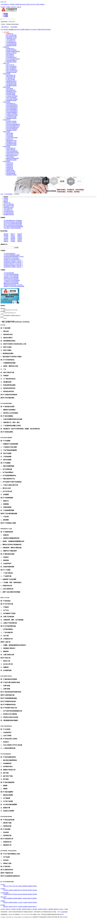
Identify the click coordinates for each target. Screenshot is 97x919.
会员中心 (61, 909)
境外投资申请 (6, 119)
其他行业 (19, 241)
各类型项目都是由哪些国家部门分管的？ (14, 256)
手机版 (66, 909)
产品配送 (20, 906)
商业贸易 (13, 239)
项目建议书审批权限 (11, 50)
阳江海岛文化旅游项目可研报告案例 (13, 222)
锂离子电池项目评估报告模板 (11, 278)
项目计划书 (6, 63)
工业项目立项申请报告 (12, 96)
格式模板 (15, 898)
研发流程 (34, 890)
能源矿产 (13, 234)
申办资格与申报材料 (11, 121)
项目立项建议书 (10, 54)
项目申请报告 (6, 87)
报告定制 (56, 909)
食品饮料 (19, 234)
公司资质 (5, 199)
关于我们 (37, 4)
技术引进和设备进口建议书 (13, 58)
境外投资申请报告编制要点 (13, 124)
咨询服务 (3, 901)
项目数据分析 (9, 167)
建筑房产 (6, 239)
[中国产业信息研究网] (9, 11)
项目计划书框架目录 (11, 69)
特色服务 (24, 898)
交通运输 (19, 238)
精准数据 (30, 886)
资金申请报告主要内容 (12, 106)
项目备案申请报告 (10, 93)
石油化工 (13, 235)
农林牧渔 (13, 238)
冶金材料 (6, 238)
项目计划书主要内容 (11, 66)
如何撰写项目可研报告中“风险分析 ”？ (13, 266)
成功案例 (5, 198)
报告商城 (50, 909)
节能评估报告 (6, 146)
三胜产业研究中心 (5, 4)
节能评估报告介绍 (10, 148)
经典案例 (34, 898)
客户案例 (35, 909)
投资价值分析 (9, 162)
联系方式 (8, 909)
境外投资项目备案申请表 (12, 127)
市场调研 (22, 29)
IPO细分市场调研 (10, 79)
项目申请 (15, 894)
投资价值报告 (6, 161)
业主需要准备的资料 (11, 42)
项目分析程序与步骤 (11, 36)
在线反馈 (30, 906)
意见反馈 (40, 909)
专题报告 (10, 890)
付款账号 (13, 909)
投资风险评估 (9, 165)
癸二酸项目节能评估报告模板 (11, 281)
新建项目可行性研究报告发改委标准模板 (14, 286)
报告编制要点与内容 (11, 142)
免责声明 (24, 909)
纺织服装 (13, 236)
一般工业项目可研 (10, 39)
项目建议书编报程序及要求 (13, 51)
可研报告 (17, 4)
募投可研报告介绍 (10, 75)
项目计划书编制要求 (11, 67)
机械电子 (19, 235)
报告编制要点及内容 (11, 38)
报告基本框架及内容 (11, 82)
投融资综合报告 (10, 170)
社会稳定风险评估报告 (12, 137)
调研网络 (25, 886)
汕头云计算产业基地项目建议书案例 (13, 223)
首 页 (2, 1)
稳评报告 (30, 894)
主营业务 (20, 886)
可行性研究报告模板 (9, 273)
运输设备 (19, 236)
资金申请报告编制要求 (12, 105)
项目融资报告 (9, 168)
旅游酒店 (19, 239)
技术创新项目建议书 (11, 57)
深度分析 (13, 7)
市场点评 (19, 7)
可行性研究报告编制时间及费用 (12, 255)
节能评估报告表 (10, 157)
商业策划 (5, 902)
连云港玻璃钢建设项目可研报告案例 (13, 220)
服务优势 (29, 898)
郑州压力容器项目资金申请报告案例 (13, 225)
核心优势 (15, 886)
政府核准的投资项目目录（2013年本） (13, 284)
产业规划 (38, 29)
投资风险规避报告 (10, 173)
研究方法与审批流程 (11, 35)
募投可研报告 (6, 73)
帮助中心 (34, 906)
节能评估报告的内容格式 (12, 152)
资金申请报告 (6, 102)
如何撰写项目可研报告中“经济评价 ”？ (13, 265)
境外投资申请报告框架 (12, 128)
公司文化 (10, 886)
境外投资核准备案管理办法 (13, 125)
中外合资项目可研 (10, 41)
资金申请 (20, 894)
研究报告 (12, 4)
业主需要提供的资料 (11, 84)
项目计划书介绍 (10, 64)
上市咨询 (20, 902)
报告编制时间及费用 (11, 45)
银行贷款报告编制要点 (12, 110)
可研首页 (5, 196)
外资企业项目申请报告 (12, 99)
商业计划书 (22, 4)
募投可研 (10, 894)
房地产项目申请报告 (11, 97)
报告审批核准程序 (10, 90)
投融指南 (10, 898)
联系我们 (42, 4)
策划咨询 (43, 29)
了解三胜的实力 (5, 27)
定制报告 (15, 890)
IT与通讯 (6, 236)
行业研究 (3, 888)
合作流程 (28, 4)
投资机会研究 (9, 164)
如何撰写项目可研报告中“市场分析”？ (13, 261)
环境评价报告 (9, 136)
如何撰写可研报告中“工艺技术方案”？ (13, 264)
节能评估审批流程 (10, 149)
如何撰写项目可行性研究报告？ (12, 258)
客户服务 (3, 905)
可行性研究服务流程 (11, 44)
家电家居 (6, 235)
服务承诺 (5, 906)
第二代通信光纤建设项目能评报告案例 (13, 226)
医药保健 (6, 234)
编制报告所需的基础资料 (12, 158)
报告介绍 (20, 890)
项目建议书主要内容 (11, 53)
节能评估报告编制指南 (12, 151)
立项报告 (5, 894)
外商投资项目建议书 (11, 60)
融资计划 (5, 898)
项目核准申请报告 (10, 94)
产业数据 (8, 7)
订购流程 (10, 906)
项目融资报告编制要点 (12, 112)
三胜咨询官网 (64, 911)
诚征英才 (29, 909)
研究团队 (30, 890)
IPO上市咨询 (33, 29)
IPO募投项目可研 (10, 78)
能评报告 (25, 894)
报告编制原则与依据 (11, 140)
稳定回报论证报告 (10, 171)
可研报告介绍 (9, 33)
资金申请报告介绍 (10, 103)
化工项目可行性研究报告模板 (11, 275)
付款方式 (32, 4)
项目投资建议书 (10, 56)
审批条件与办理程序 (11, 122)
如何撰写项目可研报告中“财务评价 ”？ (13, 262)
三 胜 (4, 1)
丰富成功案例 (13, 27)
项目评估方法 (9, 139)
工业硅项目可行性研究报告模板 (12, 280)
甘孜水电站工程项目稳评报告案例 (12, 228)
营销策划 (27, 29)
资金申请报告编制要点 (12, 108)
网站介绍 (5, 886)
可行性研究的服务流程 (9, 253)
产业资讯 (3, 7)
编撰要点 (20, 898)
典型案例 (34, 894)
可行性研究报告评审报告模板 (11, 274)
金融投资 (6, 241)
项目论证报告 (9, 134)
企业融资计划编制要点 (12, 113)
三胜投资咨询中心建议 (12, 115)
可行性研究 (11, 29)
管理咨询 (48, 29)
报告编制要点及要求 (11, 81)
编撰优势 (5, 201)
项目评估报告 (6, 131)
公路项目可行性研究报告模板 (11, 277)
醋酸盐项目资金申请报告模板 (11, 283)
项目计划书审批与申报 (12, 70)
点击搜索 (16, 247)
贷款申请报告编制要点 (12, 109)
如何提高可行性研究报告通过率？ (12, 259)
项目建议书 (6, 47)
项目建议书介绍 (10, 48)
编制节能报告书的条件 (12, 155)
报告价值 (25, 890)
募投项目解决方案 (10, 76)
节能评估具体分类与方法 (12, 154)
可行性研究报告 (8, 194)
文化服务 (13, 241)
